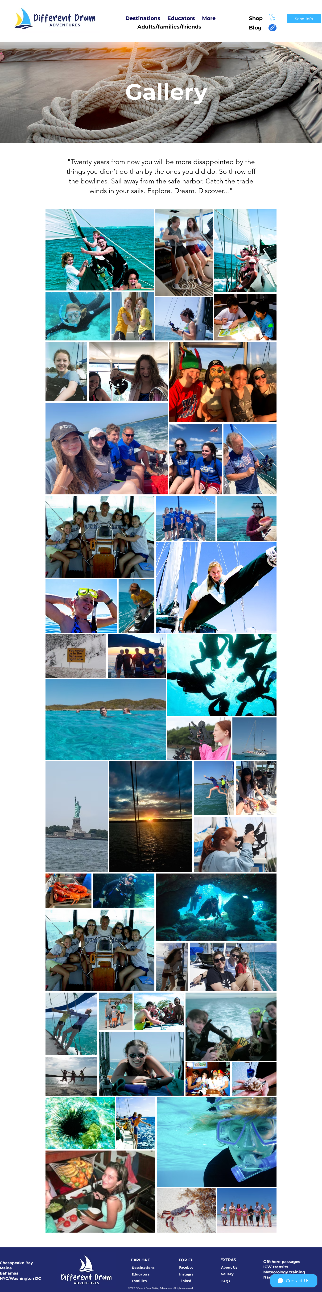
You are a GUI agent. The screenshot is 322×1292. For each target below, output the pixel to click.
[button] (272, 17)
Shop (256, 18)
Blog (253, 28)
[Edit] (272, 27)
